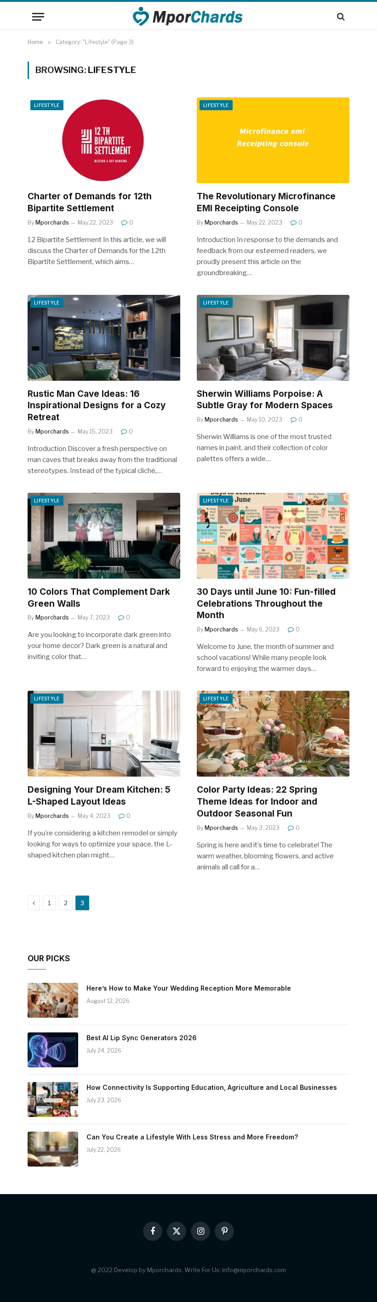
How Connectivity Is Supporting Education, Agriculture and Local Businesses (211, 1087)
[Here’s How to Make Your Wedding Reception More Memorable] (53, 1000)
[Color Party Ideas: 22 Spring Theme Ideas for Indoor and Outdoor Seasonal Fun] (273, 734)
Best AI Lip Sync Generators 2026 (141, 1038)
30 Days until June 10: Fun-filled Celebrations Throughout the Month (266, 603)
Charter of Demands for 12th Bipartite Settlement (90, 202)
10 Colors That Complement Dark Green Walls (99, 597)
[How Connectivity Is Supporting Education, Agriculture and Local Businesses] (53, 1099)
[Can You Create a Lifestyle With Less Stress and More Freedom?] (53, 1149)
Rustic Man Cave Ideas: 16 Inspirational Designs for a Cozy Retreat (97, 406)
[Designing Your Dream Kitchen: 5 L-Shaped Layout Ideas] (104, 734)
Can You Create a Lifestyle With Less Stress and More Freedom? (192, 1137)
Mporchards (52, 222)
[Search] (340, 16)
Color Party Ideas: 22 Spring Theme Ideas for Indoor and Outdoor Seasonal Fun (257, 801)
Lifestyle (47, 105)
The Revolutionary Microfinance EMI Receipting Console (266, 202)
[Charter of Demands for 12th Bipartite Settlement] (104, 140)
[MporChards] (188, 17)
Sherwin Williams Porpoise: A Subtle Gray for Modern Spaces (265, 400)
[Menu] (38, 16)
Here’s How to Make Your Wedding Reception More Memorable (188, 988)
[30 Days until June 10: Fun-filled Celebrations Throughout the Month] (273, 536)
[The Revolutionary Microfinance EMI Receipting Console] (273, 140)
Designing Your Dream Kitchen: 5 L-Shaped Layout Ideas (99, 795)
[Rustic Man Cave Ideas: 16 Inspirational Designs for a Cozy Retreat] (104, 338)
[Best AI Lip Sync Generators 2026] (53, 1049)
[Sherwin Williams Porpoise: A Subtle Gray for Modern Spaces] (273, 338)
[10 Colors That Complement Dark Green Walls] (104, 536)
